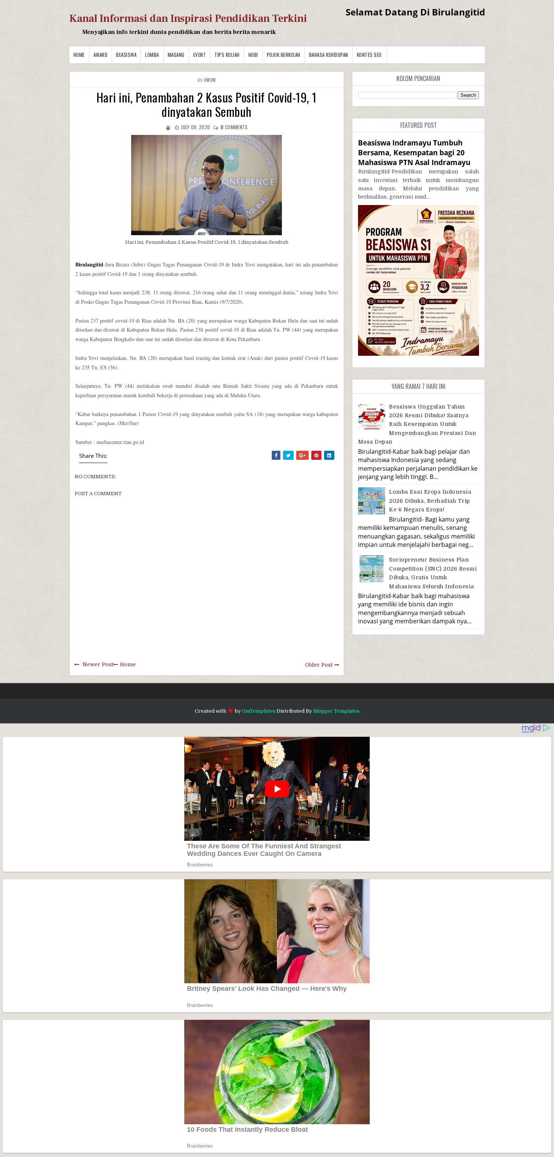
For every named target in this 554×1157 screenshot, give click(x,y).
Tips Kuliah (227, 54)
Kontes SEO (369, 54)
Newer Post (98, 664)
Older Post (318, 665)
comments (234, 127)
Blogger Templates (336, 711)
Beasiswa (126, 54)
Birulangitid (89, 264)
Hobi (253, 54)
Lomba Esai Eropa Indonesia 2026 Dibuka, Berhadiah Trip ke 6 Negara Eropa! (430, 501)
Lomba (152, 54)
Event (199, 54)
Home (79, 54)
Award (100, 54)
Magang (176, 54)
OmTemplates (258, 711)
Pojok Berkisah (283, 54)
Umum (210, 80)
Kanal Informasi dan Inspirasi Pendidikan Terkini (188, 18)
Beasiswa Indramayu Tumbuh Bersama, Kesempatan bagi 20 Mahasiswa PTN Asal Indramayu (414, 152)
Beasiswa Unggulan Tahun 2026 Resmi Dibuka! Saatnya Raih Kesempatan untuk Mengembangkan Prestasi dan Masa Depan (417, 424)
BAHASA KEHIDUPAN (328, 54)
